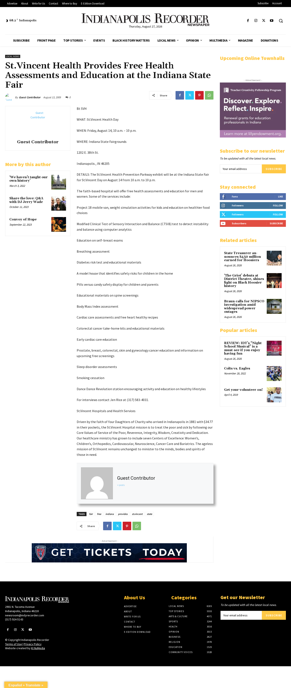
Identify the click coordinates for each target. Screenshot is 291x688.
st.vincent (137, 514)
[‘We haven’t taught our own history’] (58, 182)
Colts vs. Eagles (237, 368)
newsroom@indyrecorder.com (24, 615)
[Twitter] (264, 21)
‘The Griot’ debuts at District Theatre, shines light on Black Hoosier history (244, 281)
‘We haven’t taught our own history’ (28, 179)
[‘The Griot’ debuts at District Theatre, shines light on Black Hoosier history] (274, 280)
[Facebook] (248, 21)
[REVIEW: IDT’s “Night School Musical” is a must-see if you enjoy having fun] (274, 348)
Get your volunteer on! (243, 390)
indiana (109, 514)
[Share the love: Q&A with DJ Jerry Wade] (58, 203)
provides (123, 514)
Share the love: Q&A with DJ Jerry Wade (26, 200)
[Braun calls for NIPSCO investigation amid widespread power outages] (274, 306)
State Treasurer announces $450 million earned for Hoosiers (242, 256)
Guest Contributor (29, 97)
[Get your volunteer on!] (274, 394)
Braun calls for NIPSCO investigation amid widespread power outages (244, 306)
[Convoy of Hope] (58, 224)
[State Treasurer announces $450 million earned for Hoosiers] (274, 258)
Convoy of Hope (23, 219)
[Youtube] (272, 21)
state (149, 514)
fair (91, 514)
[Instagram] (256, 21)
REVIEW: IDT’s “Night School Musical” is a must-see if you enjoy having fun (243, 348)
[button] (281, 21)
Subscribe (274, 169)
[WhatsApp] (209, 95)
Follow (278, 205)
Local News (12, 56)
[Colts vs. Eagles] (274, 373)
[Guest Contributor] (10, 97)
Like (280, 196)
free (99, 514)
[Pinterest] (199, 95)
